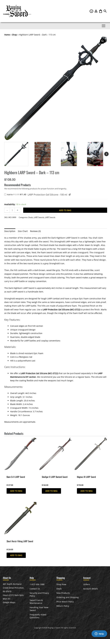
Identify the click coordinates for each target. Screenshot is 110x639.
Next (106, 154)
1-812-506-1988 (37, 584)
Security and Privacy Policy (39, 594)
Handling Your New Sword (39, 609)
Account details (90, 588)
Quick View (9, 471)
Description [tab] (9, 231)
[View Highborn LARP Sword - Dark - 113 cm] (16, 154)
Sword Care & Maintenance (36, 601)
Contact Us (35, 588)
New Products (63, 593)
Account (96, 11)
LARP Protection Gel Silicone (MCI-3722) (61, 309)
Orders (86, 584)
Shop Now (61, 584)
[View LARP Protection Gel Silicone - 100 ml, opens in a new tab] (69, 194)
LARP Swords (39, 217)
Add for (17, 194)
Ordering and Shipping (67, 597)
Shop (14, 34)
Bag (101, 11)
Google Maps (9, 602)
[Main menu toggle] (103, 25)
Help (91, 11)
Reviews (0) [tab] (35, 231)
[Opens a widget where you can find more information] (99, 634)
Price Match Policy (65, 601)
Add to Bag (65, 210)
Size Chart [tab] (23, 231)
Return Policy (62, 606)
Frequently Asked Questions (38, 616)
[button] (105, 12)
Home (7, 34)
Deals (30, 217)
